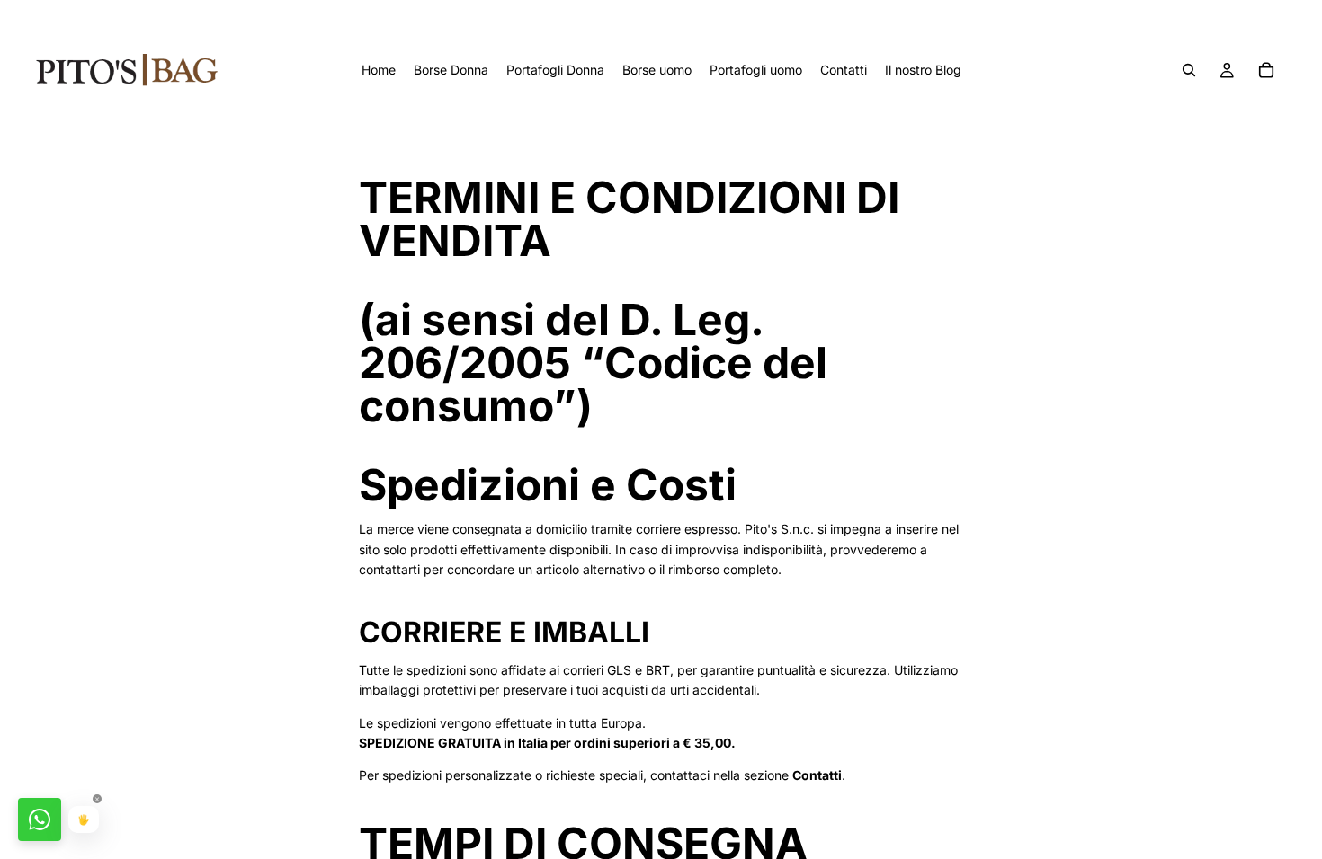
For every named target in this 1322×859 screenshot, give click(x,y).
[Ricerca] (1189, 70)
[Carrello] (1266, 70)
